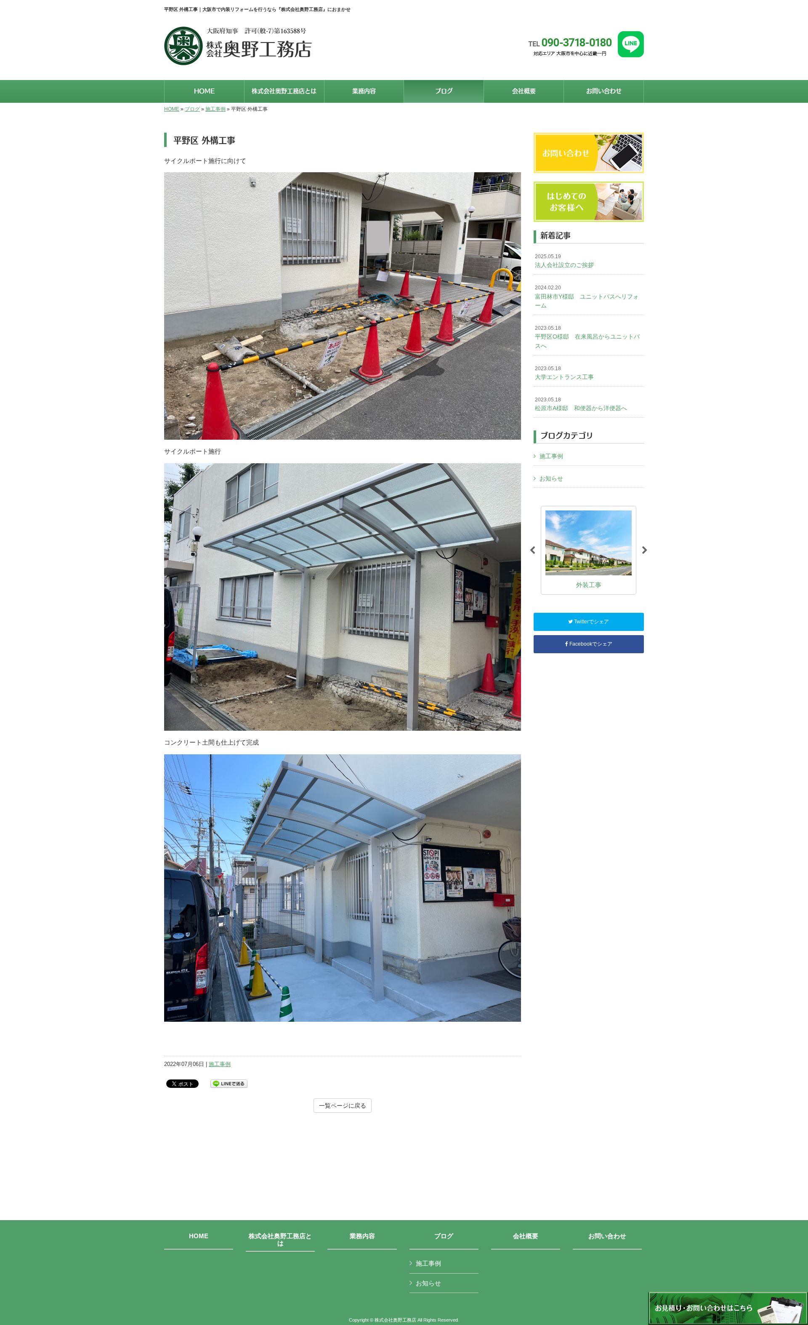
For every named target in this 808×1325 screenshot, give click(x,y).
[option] (588, 550)
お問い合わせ (607, 1236)
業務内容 (362, 1236)
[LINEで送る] (228, 1083)
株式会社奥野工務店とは (280, 1240)
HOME (171, 109)
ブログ (192, 109)
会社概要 (525, 1236)
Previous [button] (532, 550)
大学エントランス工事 (564, 373)
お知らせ (551, 478)
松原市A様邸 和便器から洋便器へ (581, 404)
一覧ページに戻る (342, 1105)
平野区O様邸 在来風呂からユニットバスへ (587, 337)
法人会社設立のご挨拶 (564, 261)
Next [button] (645, 550)
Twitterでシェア (591, 622)
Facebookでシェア (590, 644)
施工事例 (215, 109)
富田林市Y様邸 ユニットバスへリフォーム (587, 297)
